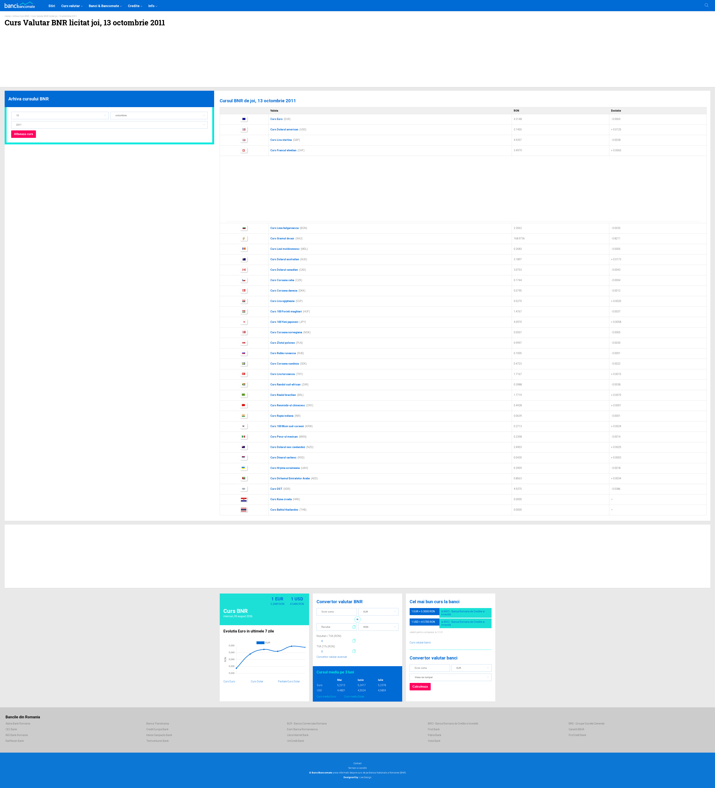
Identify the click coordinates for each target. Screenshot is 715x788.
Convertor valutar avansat (332, 656)
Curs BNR (235, 611)
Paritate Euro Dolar (289, 681)
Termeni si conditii (357, 768)
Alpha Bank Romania (18, 723)
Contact (357, 763)
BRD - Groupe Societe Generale (586, 723)
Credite (133, 6)
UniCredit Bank (295, 740)
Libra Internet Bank (298, 735)
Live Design (357, 777)
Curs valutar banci (420, 642)
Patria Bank (434, 735)
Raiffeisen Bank (15, 740)
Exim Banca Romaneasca (302, 729)
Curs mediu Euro (326, 696)
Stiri (51, 6)
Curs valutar (70, 6)
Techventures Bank (157, 740)
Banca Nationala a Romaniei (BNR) (387, 772)
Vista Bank (434, 740)
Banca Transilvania (157, 723)
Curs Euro (229, 681)
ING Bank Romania (17, 735)
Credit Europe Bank (157, 729)
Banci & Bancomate (104, 6)
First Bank (434, 729)
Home (7, 16)
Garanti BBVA (576, 729)
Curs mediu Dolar (354, 696)
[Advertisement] (357, 59)
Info (151, 6)
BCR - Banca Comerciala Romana (307, 723)
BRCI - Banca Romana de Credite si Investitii (453, 723)
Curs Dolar (257, 681)
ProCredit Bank (577, 735)
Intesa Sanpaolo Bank (159, 735)
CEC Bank (11, 729)
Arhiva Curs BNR (20, 16)
